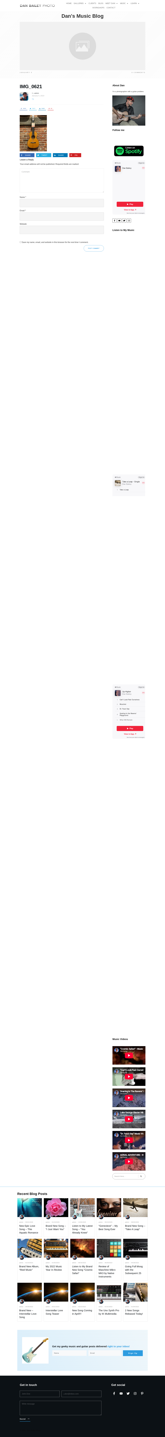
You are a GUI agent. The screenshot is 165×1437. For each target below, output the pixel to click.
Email (23, 211)
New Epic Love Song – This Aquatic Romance (28, 1229)
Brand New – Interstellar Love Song (27, 1314)
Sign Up (132, 1353)
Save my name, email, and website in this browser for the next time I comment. (55, 242)
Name (23, 197)
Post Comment (94, 248)
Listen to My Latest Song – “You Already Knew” (82, 1229)
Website (23, 224)
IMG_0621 (31, 86)
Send (23, 1419)
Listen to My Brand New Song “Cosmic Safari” (82, 1270)
